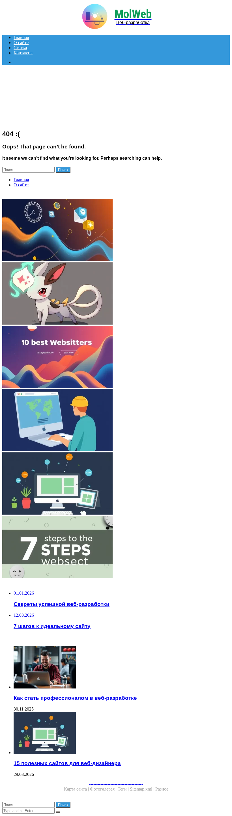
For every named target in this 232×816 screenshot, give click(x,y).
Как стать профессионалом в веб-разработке (75, 698)
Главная (21, 37)
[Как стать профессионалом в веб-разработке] (122, 668)
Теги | (124, 789)
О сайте (21, 42)
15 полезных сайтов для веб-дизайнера (67, 763)
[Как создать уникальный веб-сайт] (116, 420)
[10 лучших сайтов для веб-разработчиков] (116, 357)
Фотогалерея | (104, 789)
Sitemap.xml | (142, 789)
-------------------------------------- (116, 784)
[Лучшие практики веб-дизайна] (116, 294)
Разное (161, 789)
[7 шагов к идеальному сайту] (116, 547)
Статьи (20, 47)
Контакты (23, 52)
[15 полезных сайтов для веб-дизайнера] (116, 484)
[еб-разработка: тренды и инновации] (116, 230)
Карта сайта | (77, 789)
